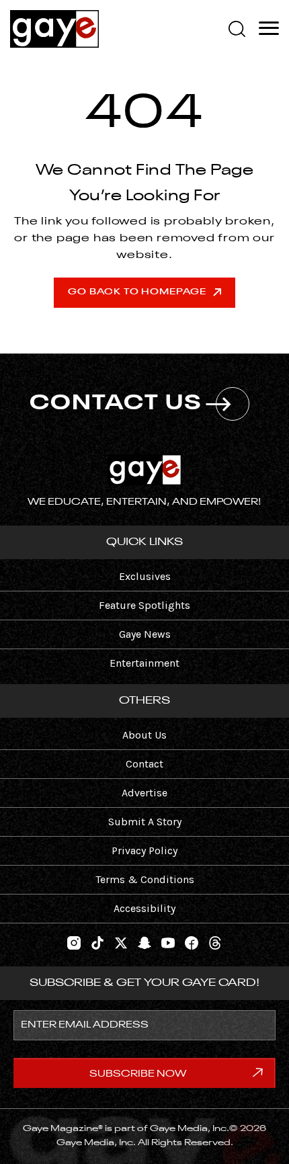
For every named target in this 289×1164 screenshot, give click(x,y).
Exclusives (145, 576)
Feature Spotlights (144, 605)
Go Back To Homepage (137, 292)
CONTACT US (116, 404)
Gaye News (145, 634)
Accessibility (144, 908)
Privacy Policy (144, 850)
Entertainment (144, 663)
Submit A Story (144, 821)
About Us (144, 735)
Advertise (144, 792)
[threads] (215, 941)
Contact (144, 763)
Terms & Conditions (144, 879)
